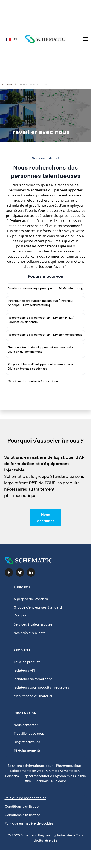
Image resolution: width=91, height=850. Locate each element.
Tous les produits (27, 662)
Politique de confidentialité (25, 798)
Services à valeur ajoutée (33, 624)
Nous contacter (45, 517)
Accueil (7, 84)
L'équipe (20, 616)
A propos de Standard (31, 599)
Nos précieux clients (29, 633)
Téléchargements (27, 750)
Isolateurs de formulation (33, 679)
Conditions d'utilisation (22, 806)
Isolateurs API (24, 670)
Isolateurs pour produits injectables (41, 687)
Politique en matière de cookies (29, 823)
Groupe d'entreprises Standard (38, 607)
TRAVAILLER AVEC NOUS (32, 84)
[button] (12, 40)
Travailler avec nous (29, 733)
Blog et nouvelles (27, 742)
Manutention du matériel (33, 696)
